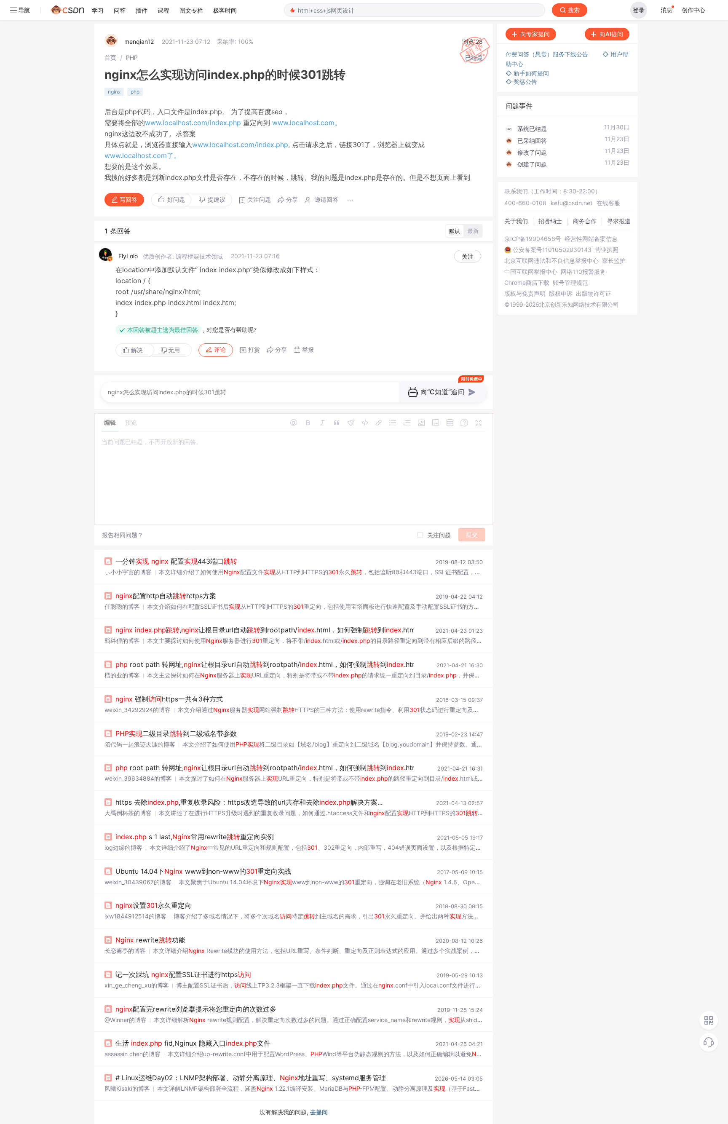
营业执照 (606, 249)
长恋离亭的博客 (125, 950)
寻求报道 (619, 221)
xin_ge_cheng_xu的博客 (136, 985)
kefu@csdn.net (571, 202)
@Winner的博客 (125, 1019)
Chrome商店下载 (526, 282)
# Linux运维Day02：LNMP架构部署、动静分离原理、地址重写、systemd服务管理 (250, 1077)
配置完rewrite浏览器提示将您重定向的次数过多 (195, 1009)
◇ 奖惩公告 (521, 81)
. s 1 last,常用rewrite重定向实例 (194, 836)
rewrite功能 (150, 940)
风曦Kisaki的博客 (127, 1088)
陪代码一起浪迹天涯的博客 (139, 744)
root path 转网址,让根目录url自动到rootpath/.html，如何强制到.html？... (273, 664)
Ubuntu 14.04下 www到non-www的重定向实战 (203, 871)
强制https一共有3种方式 (169, 699)
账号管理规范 (570, 282)
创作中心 (693, 9)
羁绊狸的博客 (122, 640)
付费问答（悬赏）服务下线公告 (548, 54)
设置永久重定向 (153, 905)
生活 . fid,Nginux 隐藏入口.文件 (192, 1043)
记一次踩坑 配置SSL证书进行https (183, 974)
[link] (110, 57)
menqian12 (139, 41)
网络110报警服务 (583, 271)
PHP (132, 57)
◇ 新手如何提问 (527, 73)
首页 (110, 57)
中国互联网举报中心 (530, 271)
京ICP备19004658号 (532, 239)
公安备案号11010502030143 (552, 249)
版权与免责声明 (525, 293)
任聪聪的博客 (122, 606)
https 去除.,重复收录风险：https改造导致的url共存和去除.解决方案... (249, 802)
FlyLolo (128, 256)
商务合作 (585, 221)
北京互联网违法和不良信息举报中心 (551, 260)
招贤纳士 (550, 221)
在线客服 (608, 202)
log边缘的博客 (123, 847)
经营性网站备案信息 (591, 239)
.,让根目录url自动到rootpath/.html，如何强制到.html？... (272, 630)
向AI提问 (611, 33)
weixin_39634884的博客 (138, 778)
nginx (114, 91)
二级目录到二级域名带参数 (176, 733)
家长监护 (614, 260)
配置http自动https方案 (165, 595)
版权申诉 (561, 293)
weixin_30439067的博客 (137, 882)
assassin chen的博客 (132, 1053)
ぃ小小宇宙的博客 (128, 571)
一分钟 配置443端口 (176, 561)
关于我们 (516, 221)
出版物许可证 (593, 293)
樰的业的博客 (122, 675)
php (135, 91)
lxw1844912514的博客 (135, 916)
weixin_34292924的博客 (137, 709)
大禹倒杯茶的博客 (128, 812)
